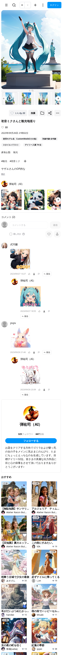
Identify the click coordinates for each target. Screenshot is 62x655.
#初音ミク (15, 161)
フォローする (31, 440)
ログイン (54, 4)
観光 (15, 152)
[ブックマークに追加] (42, 113)
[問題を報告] (39, 274)
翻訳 (3, 174)
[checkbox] (11, 234)
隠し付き (17, 234)
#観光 (4, 161)
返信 (48, 273)
